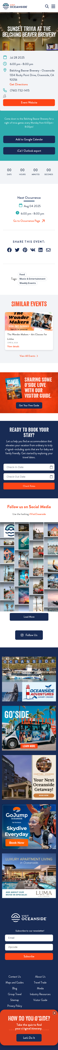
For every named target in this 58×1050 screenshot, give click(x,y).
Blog (14, 988)
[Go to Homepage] (29, 917)
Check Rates (29, 486)
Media (40, 988)
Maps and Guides (15, 983)
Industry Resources (40, 994)
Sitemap (14, 1000)
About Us (40, 977)
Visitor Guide (40, 1000)
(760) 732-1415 (20, 90)
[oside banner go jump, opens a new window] (29, 826)
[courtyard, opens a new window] (29, 777)
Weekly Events (27, 283)
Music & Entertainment (32, 278)
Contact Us (15, 977)
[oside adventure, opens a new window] (29, 679)
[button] (9, 250)
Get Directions (19, 84)
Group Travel (14, 994)
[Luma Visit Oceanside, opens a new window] (29, 876)
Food (22, 274)
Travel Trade (40, 983)
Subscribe (29, 956)
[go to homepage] (15, 6)
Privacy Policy (14, 1006)
